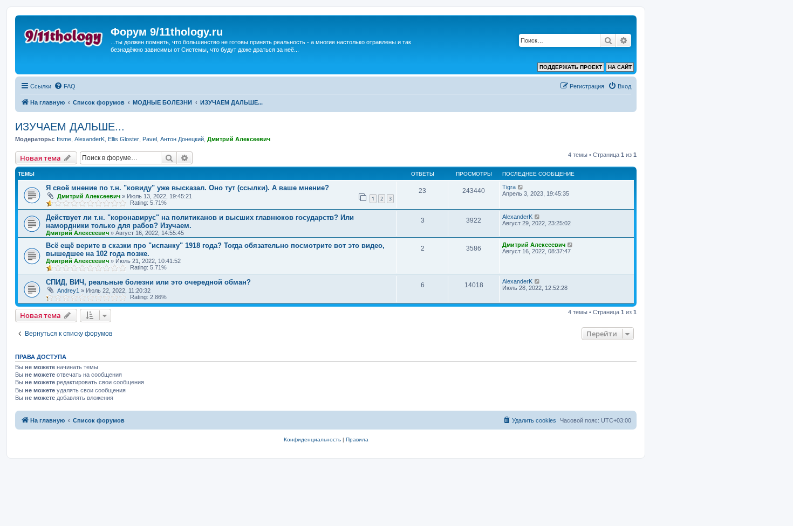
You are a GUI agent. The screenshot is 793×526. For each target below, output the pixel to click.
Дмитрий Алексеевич (238, 139)
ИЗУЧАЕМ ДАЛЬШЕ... (70, 127)
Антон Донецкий (182, 139)
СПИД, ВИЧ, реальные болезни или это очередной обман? (148, 282)
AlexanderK (89, 139)
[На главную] (64, 35)
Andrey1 (68, 290)
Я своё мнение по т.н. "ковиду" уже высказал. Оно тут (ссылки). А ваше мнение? (187, 188)
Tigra (509, 187)
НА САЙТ (620, 67)
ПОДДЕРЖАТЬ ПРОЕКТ (570, 67)
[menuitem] (65, 86)
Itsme (64, 139)
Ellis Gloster (123, 139)
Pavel (149, 139)
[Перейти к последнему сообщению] (520, 187)
